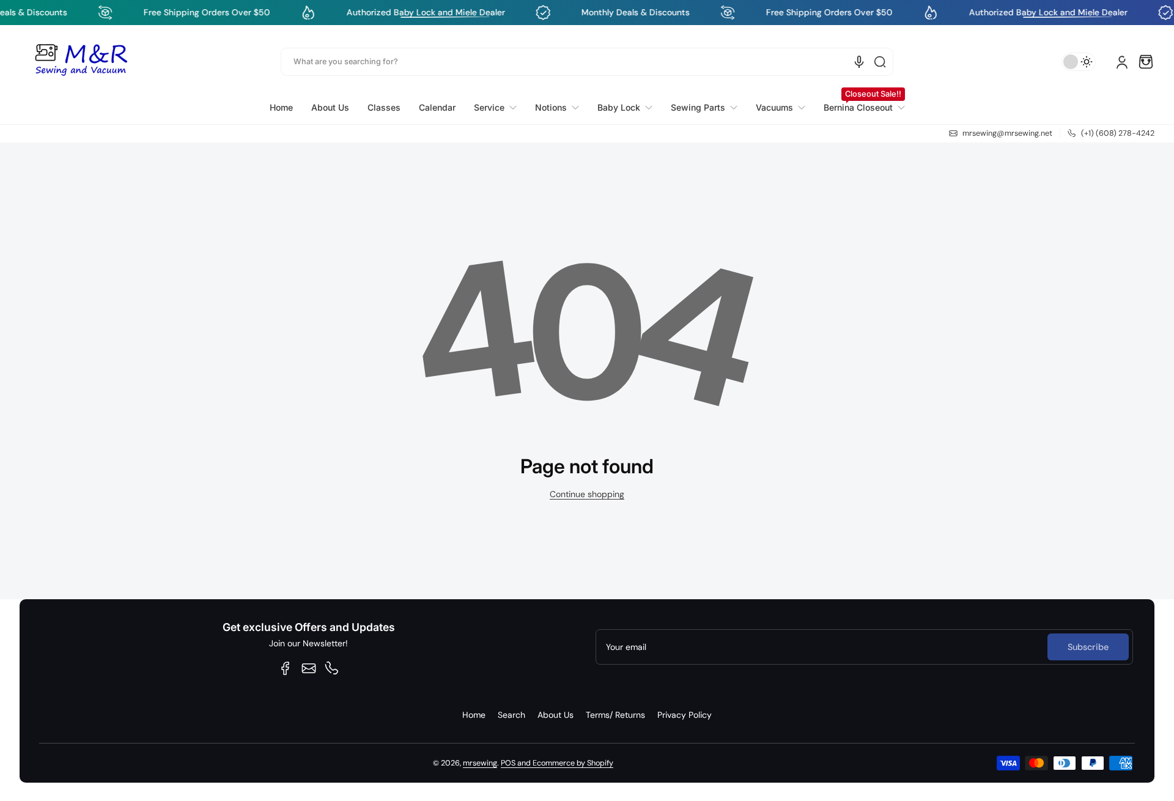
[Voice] (859, 62)
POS (508, 763)
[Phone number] (332, 668)
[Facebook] (285, 668)
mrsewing (480, 763)
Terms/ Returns (615, 714)
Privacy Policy (684, 714)
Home (473, 714)
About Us (555, 714)
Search (511, 714)
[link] (495, 107)
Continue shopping (587, 494)
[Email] (308, 668)
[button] (1145, 61)
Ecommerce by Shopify (573, 763)
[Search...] (880, 62)
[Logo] (81, 61)
